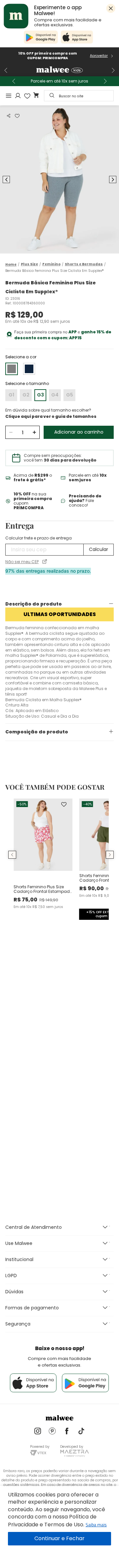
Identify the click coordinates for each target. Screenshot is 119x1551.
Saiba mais (96, 1524)
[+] (34, 432)
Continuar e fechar (59, 1538)
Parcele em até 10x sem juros (59, 81)
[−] (11, 432)
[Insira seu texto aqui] (37, 1431)
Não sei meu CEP (22, 562)
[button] (8, 115)
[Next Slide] (113, 70)
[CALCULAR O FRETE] (98, 550)
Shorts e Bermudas (84, 264)
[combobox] (79, 95)
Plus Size (29, 264)
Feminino (51, 264)
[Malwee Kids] (59, 70)
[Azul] (29, 369)
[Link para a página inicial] (11, 264)
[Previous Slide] (6, 70)
